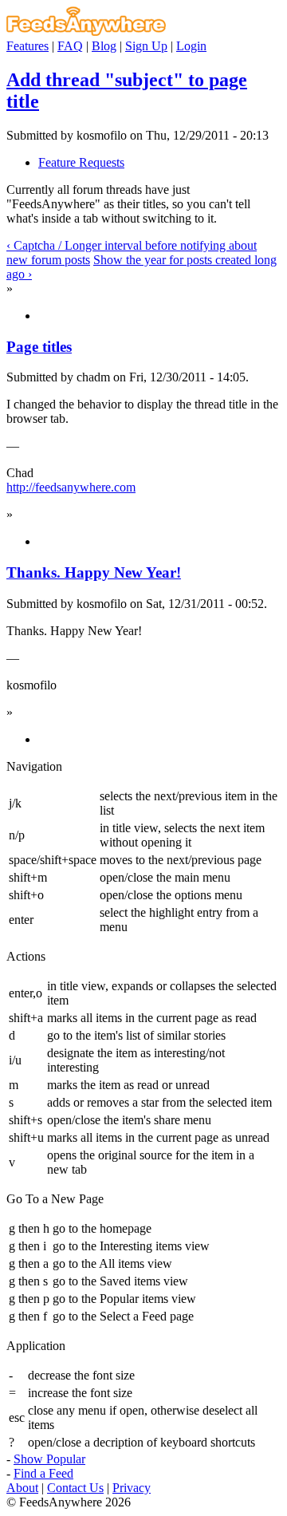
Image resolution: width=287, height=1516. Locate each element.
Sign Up (146, 46)
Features (27, 46)
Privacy (131, 1487)
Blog (104, 46)
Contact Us (75, 1487)
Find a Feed (43, 1473)
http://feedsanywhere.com (71, 487)
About (22, 1487)
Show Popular (49, 1459)
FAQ (70, 46)
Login (191, 46)
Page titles (39, 346)
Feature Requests (81, 162)
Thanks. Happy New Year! (93, 572)
